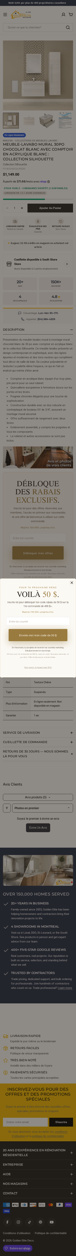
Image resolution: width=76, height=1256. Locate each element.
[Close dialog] (71, 582)
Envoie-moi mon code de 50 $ (38, 635)
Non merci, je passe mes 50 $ (37, 667)
